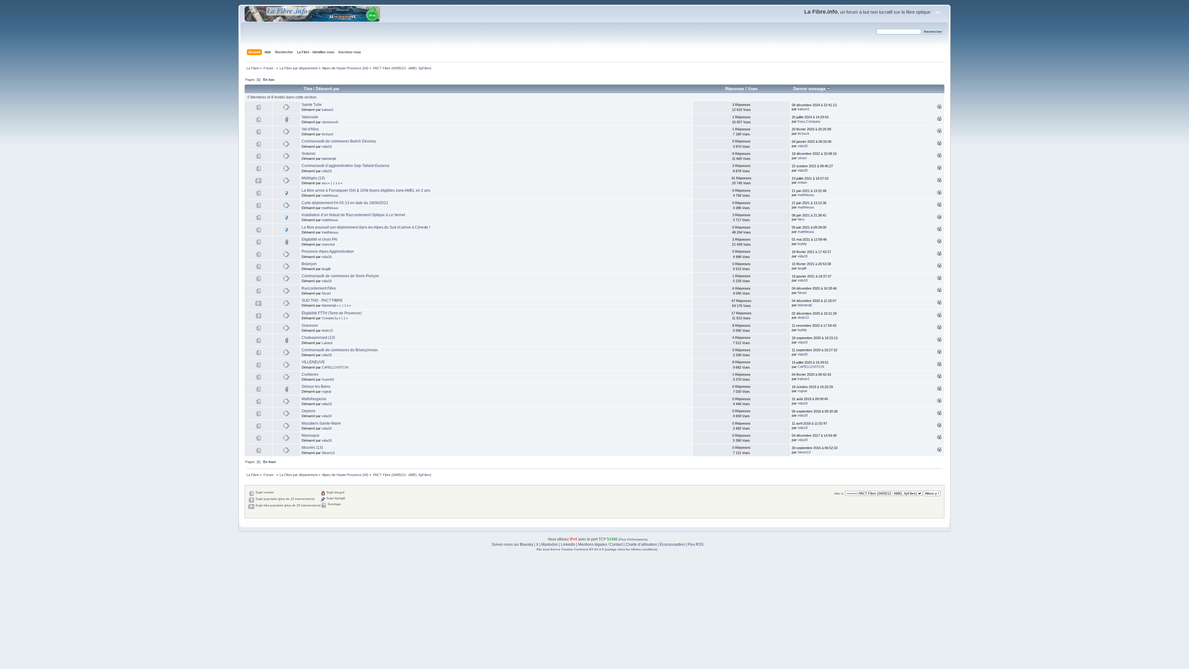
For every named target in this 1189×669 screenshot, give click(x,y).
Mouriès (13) (312, 447)
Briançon (309, 264)
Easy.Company (809, 121)
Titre (307, 88)
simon (802, 158)
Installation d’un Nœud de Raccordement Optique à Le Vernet (353, 215)
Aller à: (839, 493)
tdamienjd (329, 158)
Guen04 (328, 379)
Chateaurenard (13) (318, 337)
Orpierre (309, 411)
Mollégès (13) (313, 178)
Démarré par (327, 88)
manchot (328, 244)
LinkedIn (568, 544)
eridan (802, 182)
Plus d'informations (633, 539)
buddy (802, 244)
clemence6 (330, 122)
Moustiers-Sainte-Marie (321, 423)
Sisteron (309, 153)
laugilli (326, 269)
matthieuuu (330, 195)
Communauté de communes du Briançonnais (340, 350)
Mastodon (549, 544)
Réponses (734, 88)
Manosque (311, 435)
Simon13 (328, 453)
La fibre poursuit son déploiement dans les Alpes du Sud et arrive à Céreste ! (366, 227)
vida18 (327, 146)
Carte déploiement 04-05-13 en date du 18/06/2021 (345, 203)
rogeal (326, 391)
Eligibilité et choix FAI (319, 239)
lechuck (327, 134)
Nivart (326, 293)
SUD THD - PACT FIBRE (322, 300)
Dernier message (810, 88)
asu (324, 183)
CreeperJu (330, 318)
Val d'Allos (310, 129)
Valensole (310, 117)
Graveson (310, 325)
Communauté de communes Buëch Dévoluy (339, 141)
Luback (327, 343)
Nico (801, 219)
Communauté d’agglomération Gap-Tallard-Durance (346, 166)
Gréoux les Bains (316, 386)
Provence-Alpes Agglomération (328, 251)
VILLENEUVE (313, 362)
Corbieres (310, 374)
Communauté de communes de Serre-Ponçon (340, 276)
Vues (752, 88)
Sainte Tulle (312, 105)
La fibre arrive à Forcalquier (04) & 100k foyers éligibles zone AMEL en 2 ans (366, 190)
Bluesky (526, 544)
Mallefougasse (314, 399)
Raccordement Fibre (319, 288)
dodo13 (803, 317)
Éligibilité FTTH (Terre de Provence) (332, 313)
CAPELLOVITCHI (335, 367)
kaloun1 (327, 110)
